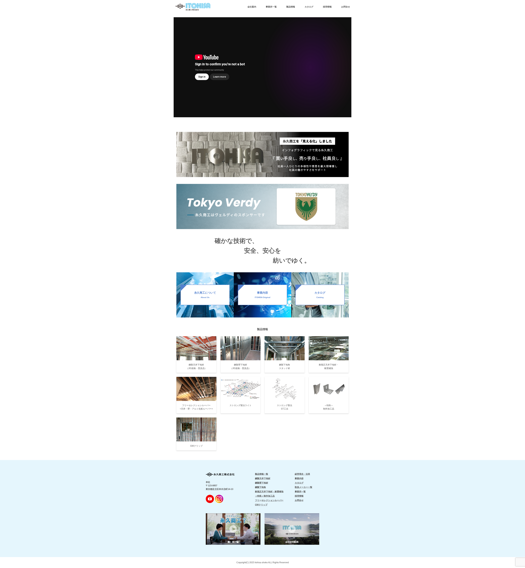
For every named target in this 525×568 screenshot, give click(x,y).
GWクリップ (261, 505)
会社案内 (251, 7)
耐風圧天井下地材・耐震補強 (269, 491)
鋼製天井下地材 (262, 478)
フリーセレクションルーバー (269, 500)
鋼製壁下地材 (261, 483)
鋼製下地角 (260, 487)
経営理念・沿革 (302, 474)
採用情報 (327, 7)
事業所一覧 (271, 7)
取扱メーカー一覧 (303, 487)
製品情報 (290, 7)
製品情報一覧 (261, 474)
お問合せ (345, 7)
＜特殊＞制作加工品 (265, 496)
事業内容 (299, 478)
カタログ (309, 7)
